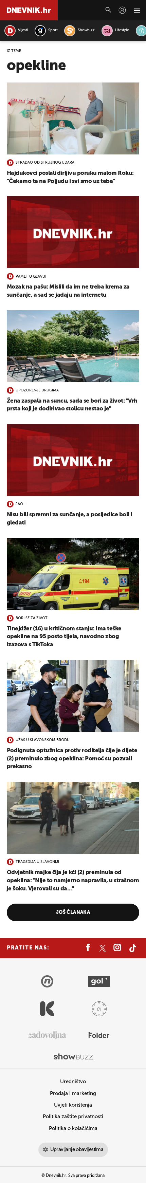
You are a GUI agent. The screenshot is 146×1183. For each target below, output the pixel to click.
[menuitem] (122, 10)
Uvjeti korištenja (73, 1105)
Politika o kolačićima (73, 1128)
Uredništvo (73, 1081)
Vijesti (23, 30)
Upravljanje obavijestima (77, 1149)
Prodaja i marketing (73, 1093)
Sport (52, 30)
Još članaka (73, 912)
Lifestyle (122, 30)
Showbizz (86, 30)
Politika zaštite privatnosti (73, 1116)
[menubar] (122, 10)
